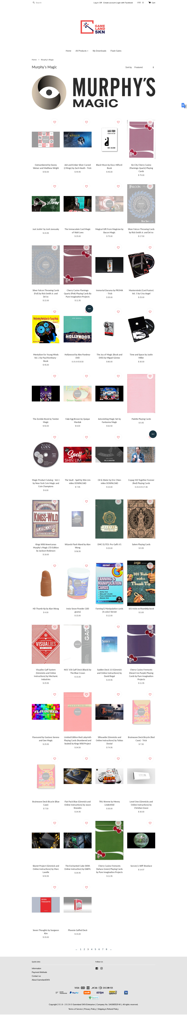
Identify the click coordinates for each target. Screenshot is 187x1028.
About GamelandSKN (41, 980)
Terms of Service (75, 1009)
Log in (96, 3)
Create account (109, 3)
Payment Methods (39, 972)
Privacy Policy (90, 1009)
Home (68, 51)
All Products (81, 51)
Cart (153, 3)
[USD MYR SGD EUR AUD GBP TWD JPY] (140, 2)
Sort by (128, 67)
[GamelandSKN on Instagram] (101, 969)
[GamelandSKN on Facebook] (96, 969)
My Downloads (99, 51)
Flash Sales (116, 51)
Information (36, 968)
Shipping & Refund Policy (108, 1009)
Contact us (36, 976)
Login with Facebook (124, 3)
